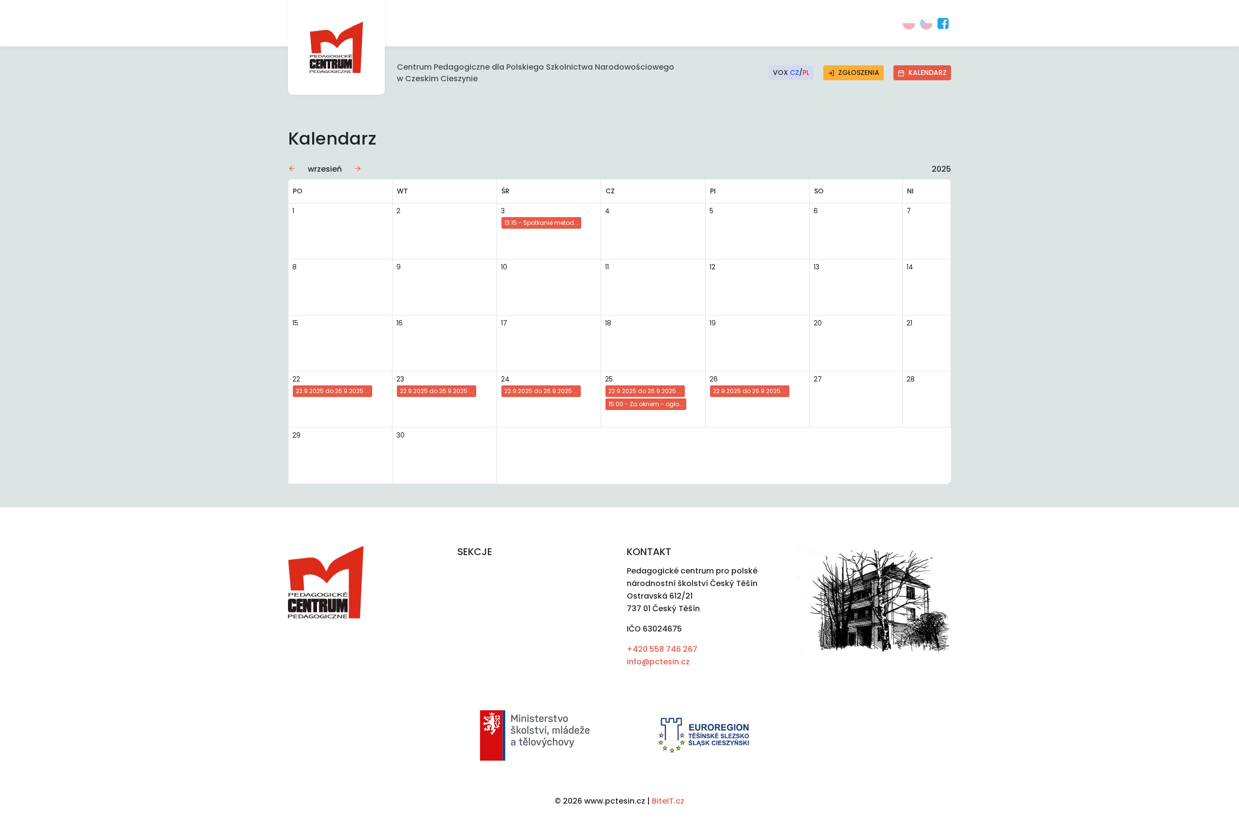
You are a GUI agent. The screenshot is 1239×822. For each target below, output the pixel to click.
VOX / (791, 72)
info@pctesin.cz (658, 661)
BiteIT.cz (668, 801)
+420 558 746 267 (662, 649)
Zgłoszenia (858, 72)
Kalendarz (927, 72)
